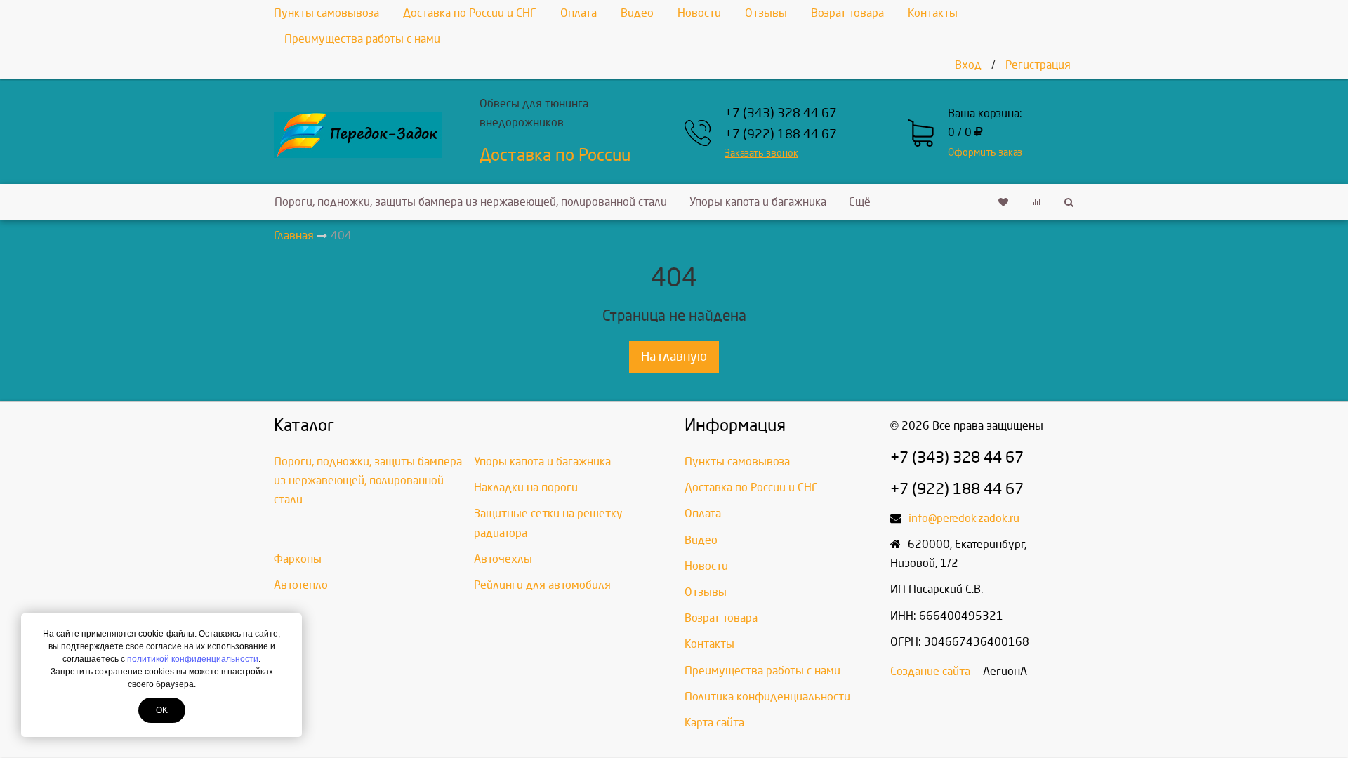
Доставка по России (555, 155)
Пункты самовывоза (326, 13)
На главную (674, 357)
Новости (699, 13)
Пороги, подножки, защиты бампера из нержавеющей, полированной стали (471, 202)
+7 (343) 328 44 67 (781, 113)
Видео (637, 13)
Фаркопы (298, 559)
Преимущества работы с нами (362, 39)
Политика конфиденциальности (767, 697)
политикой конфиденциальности (192, 659)
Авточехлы (503, 559)
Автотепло (301, 585)
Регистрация (1038, 65)
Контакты (933, 13)
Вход (968, 65)
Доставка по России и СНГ (469, 13)
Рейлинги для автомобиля (542, 585)
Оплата (578, 13)
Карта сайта (714, 723)
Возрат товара (847, 13)
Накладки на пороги (526, 487)
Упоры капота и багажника (757, 202)
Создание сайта (930, 671)
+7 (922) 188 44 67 (781, 134)
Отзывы (766, 13)
